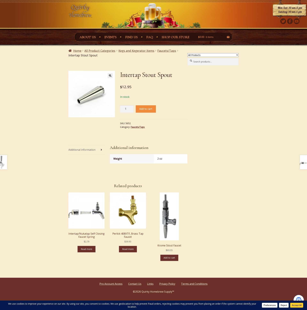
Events (110, 37)
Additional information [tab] (81, 149)
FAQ (149, 37)
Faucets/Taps (166, 51)
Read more (86, 249)
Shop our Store (175, 37)
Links (150, 284)
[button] (110, 75)
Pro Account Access (110, 284)
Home (77, 51)
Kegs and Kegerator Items (136, 51)
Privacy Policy (167, 284)
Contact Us (134, 284)
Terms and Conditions (194, 284)
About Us (88, 37)
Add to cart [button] (169, 257)
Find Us (131, 37)
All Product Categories (99, 51)
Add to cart (145, 109)
